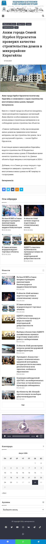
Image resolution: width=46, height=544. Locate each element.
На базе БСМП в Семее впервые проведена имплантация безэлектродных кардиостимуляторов (12, 222)
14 (29, 473)
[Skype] (21, 189)
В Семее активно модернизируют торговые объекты (10, 249)
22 (35, 477)
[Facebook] (4, 189)
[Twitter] (8, 189)
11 (11, 473)
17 (5, 477)
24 (5, 482)
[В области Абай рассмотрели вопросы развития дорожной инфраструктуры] (8, 348)
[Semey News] (23, 9)
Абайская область (9, 24)
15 (35, 473)
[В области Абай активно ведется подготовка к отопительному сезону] (34, 210)
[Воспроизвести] (5, 436)
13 (23, 473)
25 (11, 482)
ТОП (16, 27)
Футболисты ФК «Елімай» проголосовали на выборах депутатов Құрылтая (29, 394)
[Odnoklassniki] (17, 189)
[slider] (21, 436)
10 (5, 473)
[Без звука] (37, 436)
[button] (23, 426)
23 (41, 477)
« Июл (4, 493)
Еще (23, 405)
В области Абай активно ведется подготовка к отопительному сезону (31, 222)
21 (29, 477)
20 (23, 477)
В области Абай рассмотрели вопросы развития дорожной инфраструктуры (30, 348)
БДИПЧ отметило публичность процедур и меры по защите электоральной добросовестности (28, 321)
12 (17, 473)
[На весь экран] (41, 436)
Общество (20, 24)
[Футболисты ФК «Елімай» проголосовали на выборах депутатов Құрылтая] (8, 395)
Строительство (8, 27)
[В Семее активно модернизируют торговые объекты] (12, 239)
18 (11, 477)
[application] (23, 426)
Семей (28, 24)
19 (17, 477)
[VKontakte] (12, 189)
